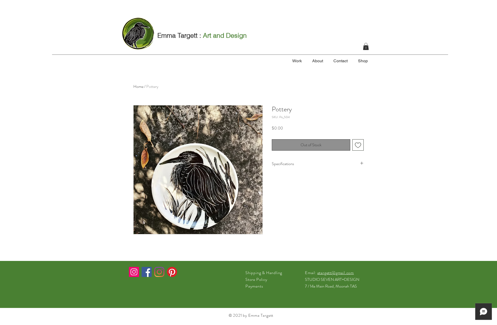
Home (138, 86)
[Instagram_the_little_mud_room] (134, 272)
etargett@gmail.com (335, 273)
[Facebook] (147, 272)
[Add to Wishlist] (358, 145)
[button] (366, 46)
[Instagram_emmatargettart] (159, 272)
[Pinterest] (172, 272)
